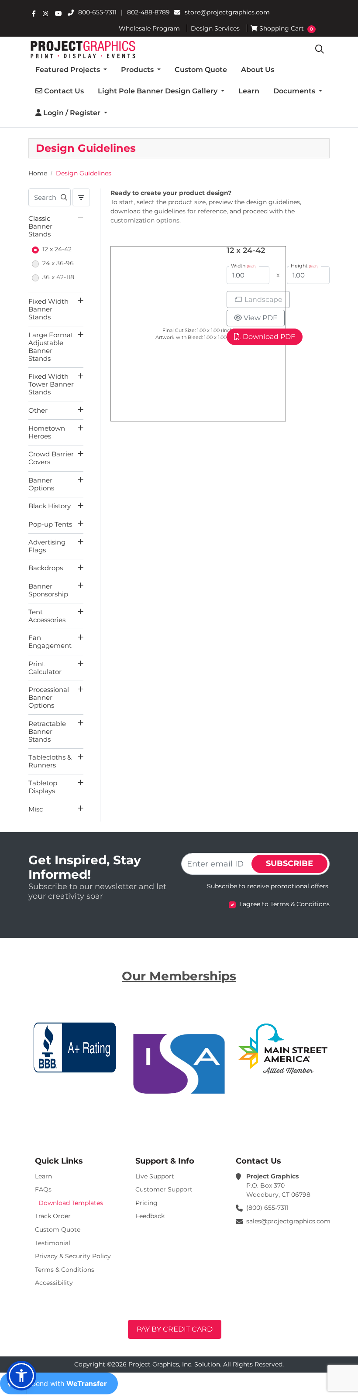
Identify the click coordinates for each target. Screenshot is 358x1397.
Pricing (146, 1203)
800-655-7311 (97, 12)
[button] (21, 1375)
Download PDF (269, 336)
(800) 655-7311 (267, 1208)
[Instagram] (45, 13)
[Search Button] (320, 49)
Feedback (150, 1216)
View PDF (260, 318)
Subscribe (289, 863)
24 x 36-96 (58, 263)
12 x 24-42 (57, 249)
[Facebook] (33, 13)
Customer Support (164, 1189)
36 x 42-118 (58, 277)
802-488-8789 (148, 12)
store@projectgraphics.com (227, 12)
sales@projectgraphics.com (288, 1221)
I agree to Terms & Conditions (284, 904)
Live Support (154, 1176)
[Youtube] (58, 13)
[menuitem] (71, 70)
